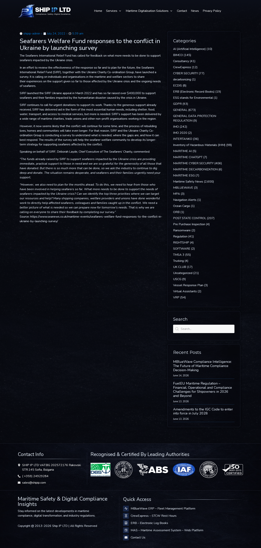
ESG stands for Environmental (193, 98)
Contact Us (138, 537)
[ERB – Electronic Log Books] (126, 523)
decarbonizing (182, 79)
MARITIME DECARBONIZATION (195, 169)
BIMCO (178, 55)
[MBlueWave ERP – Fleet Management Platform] (126, 508)
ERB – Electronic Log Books (149, 523)
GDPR (177, 104)
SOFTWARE (181, 249)
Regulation (180, 236)
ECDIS (177, 85)
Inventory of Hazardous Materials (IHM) (199, 145)
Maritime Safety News (188, 181)
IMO (176, 127)
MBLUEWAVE (183, 188)
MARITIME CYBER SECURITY (193, 163)
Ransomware (182, 230)
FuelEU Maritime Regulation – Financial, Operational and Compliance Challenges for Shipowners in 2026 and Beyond (202, 389)
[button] (114, 11)
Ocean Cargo (181, 206)
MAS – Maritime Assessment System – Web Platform (167, 530)
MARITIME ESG (184, 175)
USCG (177, 279)
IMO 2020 (180, 133)
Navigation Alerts (184, 200)
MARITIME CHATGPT (188, 157)
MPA (176, 194)
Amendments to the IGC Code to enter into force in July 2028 (203, 411)
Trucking (178, 261)
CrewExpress (182, 67)
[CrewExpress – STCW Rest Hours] (126, 516)
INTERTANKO (182, 139)
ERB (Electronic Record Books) (194, 92)
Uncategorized (182, 273)
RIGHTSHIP (181, 242)
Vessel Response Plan (188, 285)
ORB (176, 212)
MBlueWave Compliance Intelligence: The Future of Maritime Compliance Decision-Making (202, 365)
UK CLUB (179, 267)
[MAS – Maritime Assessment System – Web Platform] (126, 530)
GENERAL (180, 110)
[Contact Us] (126, 537)
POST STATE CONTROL (189, 218)
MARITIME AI (182, 151)
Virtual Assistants (185, 291)
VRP (176, 297)
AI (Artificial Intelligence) (189, 49)
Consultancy (181, 61)
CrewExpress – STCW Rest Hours (154, 516)
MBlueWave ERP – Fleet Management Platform (163, 508)
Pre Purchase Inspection (189, 224)
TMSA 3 (178, 255)
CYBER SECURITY (185, 73)
